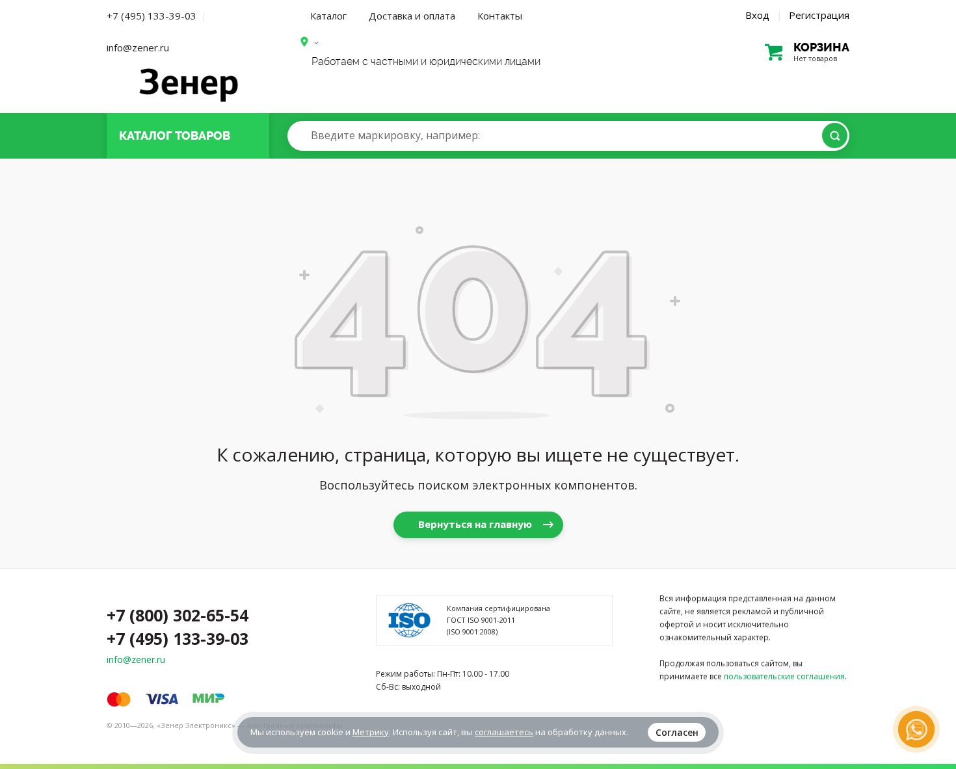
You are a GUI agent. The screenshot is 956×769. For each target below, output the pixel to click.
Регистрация (819, 14)
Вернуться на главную (475, 523)
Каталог (328, 15)
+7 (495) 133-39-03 (151, 15)
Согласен (677, 732)
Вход (757, 14)
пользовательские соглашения (784, 676)
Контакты (499, 15)
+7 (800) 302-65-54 (177, 615)
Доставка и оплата (412, 15)
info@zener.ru (138, 47)
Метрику (370, 732)
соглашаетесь (504, 732)
